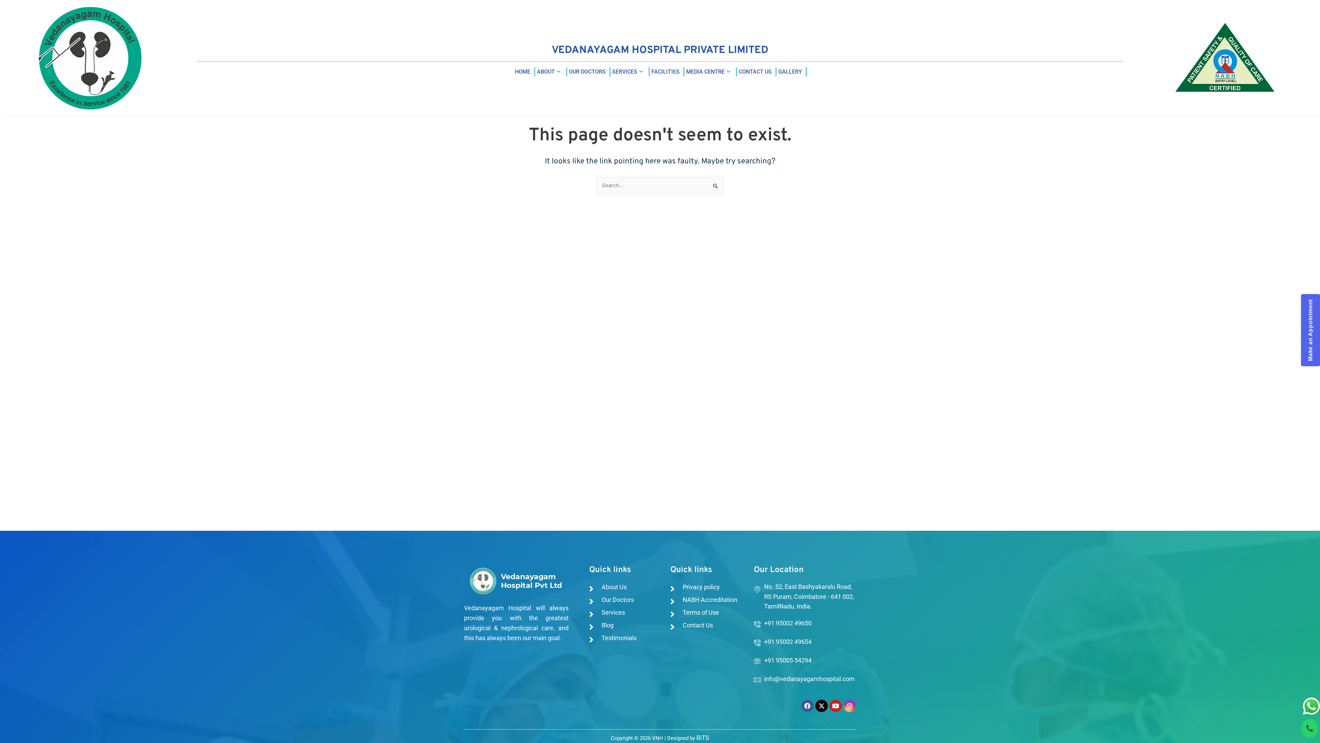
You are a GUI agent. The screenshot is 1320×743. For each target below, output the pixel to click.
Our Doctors (587, 71)
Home (522, 71)
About (546, 71)
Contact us (755, 71)
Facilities (665, 71)
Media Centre (705, 71)
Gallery (790, 71)
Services (624, 71)
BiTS (702, 737)
